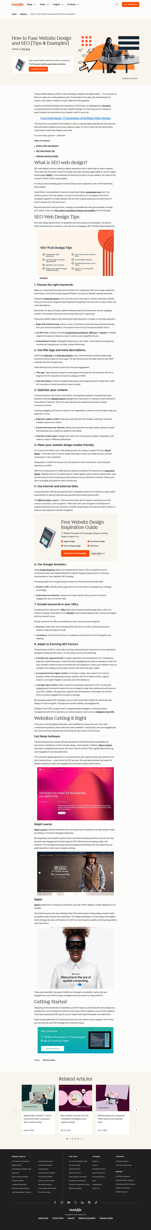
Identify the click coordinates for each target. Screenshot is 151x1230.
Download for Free (38, 69)
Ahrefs (103, 333)
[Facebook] (55, 1203)
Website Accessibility (87, 1218)
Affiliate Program (122, 1192)
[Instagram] (61, 1203)
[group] (38, 1109)
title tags (48, 355)
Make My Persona (75, 1173)
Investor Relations (98, 1177)
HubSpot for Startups (123, 1188)
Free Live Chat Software (46, 1181)
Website (23, 14)
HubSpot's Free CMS (105, 712)
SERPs (49, 175)
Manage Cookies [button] (106, 1218)
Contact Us (96, 1188)
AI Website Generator (19, 1184)
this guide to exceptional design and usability (75, 210)
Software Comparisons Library (79, 1184)
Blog (94, 1181)
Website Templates (75, 1188)
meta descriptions (65, 355)
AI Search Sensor (74, 1169)
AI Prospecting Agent (45, 1161)
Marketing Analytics (45, 1184)
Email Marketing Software (20, 1188)
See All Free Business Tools (78, 1161)
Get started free (130, 4)
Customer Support (122, 1161)
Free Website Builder (45, 1165)
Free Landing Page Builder (47, 1188)
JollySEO (70, 613)
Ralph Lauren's (41, 830)
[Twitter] (75, 1203)
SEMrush (93, 333)
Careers (95, 1165)
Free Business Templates (77, 1181)
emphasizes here (93, 192)
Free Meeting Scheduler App (21, 1169)
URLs (63, 610)
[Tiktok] (96, 1203)
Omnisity (106, 106)
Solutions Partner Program (125, 1180)
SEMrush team (44, 500)
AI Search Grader (74, 1165)
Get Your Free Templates (75, 553)
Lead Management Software (21, 1192)
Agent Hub (15, 1173)
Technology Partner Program (125, 1184)
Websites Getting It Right (47, 156)
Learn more (96, 553)
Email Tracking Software (20, 1177)
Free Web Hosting (44, 1192)
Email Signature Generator (78, 1177)
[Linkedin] (82, 1203)
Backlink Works (58, 399)
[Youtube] (68, 1203)
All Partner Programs (123, 1176)
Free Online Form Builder (46, 1173)
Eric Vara (26, 49)
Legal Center (43, 1218)
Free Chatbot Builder (45, 1177)
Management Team (98, 1169)
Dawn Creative (105, 745)
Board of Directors (98, 1173)
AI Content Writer (18, 1181)
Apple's (37, 905)
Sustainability (97, 1184)
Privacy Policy (58, 1218)
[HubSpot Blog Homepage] (18, 4)
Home (14, 14)
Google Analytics (47, 570)
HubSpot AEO (16, 1165)
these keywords (51, 299)
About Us (95, 1161)
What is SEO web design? (47, 146)
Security (71, 1218)
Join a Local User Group (124, 1165)
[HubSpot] (75, 1209)
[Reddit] (89, 1203)
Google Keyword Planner (76, 333)
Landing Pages (43, 1169)
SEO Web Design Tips (45, 151)
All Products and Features (20, 1161)
